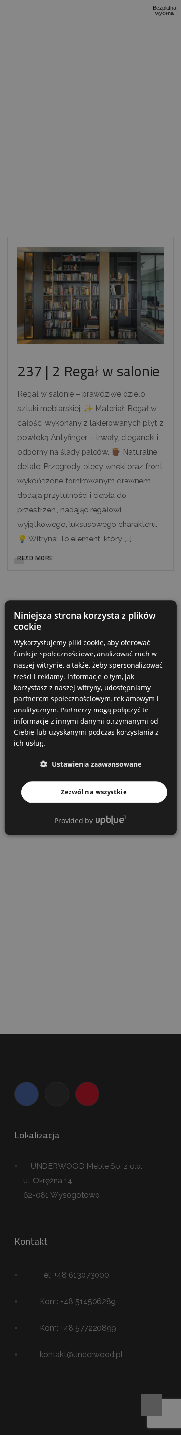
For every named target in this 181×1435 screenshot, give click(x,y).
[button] (90, 764)
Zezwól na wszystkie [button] (94, 792)
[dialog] (90, 717)
